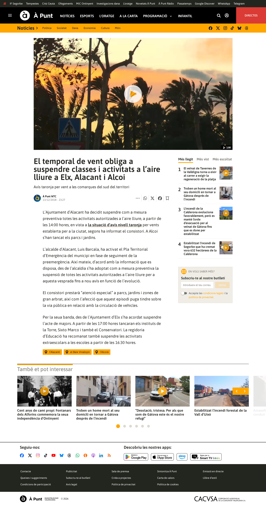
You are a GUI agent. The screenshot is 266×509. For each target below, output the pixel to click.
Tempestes (32, 3)
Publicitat (71, 471)
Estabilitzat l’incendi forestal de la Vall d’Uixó (220, 412)
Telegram (239, 3)
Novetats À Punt (145, 3)
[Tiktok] (232, 28)
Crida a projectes (121, 477)
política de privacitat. (201, 297)
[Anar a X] (30, 455)
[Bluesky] (239, 28)
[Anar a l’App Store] (162, 456)
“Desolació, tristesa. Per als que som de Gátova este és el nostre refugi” (159, 414)
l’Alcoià (104, 352)
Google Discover (204, 3)
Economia (90, 28)
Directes (251, 15)
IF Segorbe (16, 3)
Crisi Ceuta (48, 3)
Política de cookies (168, 484)
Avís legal (71, 484)
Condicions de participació (35, 484)
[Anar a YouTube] (54, 455)
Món (117, 28)
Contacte (25, 471)
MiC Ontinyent (84, 3)
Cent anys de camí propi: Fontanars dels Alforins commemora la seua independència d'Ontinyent (44, 414)
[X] (218, 28)
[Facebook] (210, 28)
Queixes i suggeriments (33, 477)
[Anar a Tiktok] (46, 455)
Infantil (185, 16)
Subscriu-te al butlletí (78, 477)
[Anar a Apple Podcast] (94, 455)
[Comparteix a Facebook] (160, 198)
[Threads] (247, 28)
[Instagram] (225, 28)
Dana (75, 28)
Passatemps (184, 3)
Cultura (105, 28)
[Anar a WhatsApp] (78, 455)
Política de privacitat (123, 484)
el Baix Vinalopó (80, 352)
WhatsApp (224, 3)
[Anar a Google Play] (136, 456)
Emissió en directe (213, 471)
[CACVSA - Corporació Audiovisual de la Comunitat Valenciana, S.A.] (220, 498)
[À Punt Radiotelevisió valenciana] (39, 498)
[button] (118, 426)
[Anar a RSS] (110, 455)
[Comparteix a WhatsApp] (145, 198)
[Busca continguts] (219, 15)
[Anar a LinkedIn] (101, 455)
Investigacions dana (108, 3)
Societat (62, 28)
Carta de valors (165, 477)
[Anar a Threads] (70, 455)
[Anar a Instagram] (38, 455)
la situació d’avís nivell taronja (115, 224)
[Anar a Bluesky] (62, 455)
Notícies (67, 16)
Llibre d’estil (210, 477)
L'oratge (127, 3)
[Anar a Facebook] (22, 455)
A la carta (129, 16)
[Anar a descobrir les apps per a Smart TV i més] (206, 456)
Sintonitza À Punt (167, 471)
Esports (87, 16)
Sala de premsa (120, 471)
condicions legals (213, 293)
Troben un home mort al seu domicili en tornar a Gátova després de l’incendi (98, 414)
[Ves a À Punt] (36, 15)
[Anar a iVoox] (86, 455)
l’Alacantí (54, 352)
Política (46, 28)
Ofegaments (65, 3)
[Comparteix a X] (152, 198)
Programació (155, 16)
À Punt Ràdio (166, 3)
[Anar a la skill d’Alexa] (182, 456)
